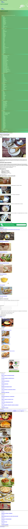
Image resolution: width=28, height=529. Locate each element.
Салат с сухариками (5, 66)
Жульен (4, 40)
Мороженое (4, 95)
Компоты (4, 78)
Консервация (4, 89)
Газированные (5, 80)
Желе (3, 91)
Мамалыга (4, 46)
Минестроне (4, 20)
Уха (3, 25)
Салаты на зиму (5, 70)
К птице (4, 108)
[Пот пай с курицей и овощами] (6, 493)
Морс (3, 76)
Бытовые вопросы (5, 130)
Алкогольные (4, 82)
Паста (4, 49)
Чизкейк (4, 122)
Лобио (4, 45)
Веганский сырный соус (4, 241)
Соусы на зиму (5, 103)
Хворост (4, 116)
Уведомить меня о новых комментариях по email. (7, 312)
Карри (4, 41)
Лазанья (4, 44)
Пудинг (4, 97)
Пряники (4, 120)
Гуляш (4, 37)
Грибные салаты (5, 56)
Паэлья (4, 50)
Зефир (4, 92)
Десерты (2, 90)
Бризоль (4, 34)
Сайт (0, 309)
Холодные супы (5, 26)
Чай (3, 74)
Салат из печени (5, 65)
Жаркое (4, 39)
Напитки (2, 73)
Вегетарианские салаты (6, 55)
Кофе (3, 75)
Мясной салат (5, 58)
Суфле (4, 128)
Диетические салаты (5, 60)
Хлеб (3, 115)
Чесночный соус (5, 105)
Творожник (4, 126)
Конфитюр (4, 84)
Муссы (4, 96)
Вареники (4, 35)
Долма (4, 38)
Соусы (2, 100)
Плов (3, 51)
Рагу (3, 53)
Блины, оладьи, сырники (6, 113)
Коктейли (4, 81)
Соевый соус (4, 102)
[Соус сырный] (4, 283)
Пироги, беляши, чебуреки (6, 112)
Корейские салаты (5, 57)
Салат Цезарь (5, 68)
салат (14, 410)
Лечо (3, 85)
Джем (3, 88)
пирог (4, 410)
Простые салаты (5, 64)
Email (1, 308)
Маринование (5, 86)
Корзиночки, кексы (5, 114)
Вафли (4, 111)
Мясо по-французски (6, 47)
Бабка (4, 30)
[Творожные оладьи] (5, 357)
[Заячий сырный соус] (5, 250)
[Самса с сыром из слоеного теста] (5, 336)
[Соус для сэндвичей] (6, 294)
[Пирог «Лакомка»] (6, 477)
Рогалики (4, 117)
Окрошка (4, 21)
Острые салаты (5, 63)
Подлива (4, 52)
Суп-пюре (4, 24)
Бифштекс (4, 33)
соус (3, 227)
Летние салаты (5, 61)
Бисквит (4, 118)
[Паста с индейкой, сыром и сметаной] (7, 485)
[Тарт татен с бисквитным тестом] (5, 343)
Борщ (3, 17)
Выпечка (2, 110)
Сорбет (4, 98)
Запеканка (4, 125)
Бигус (3, 32)
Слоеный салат (5, 72)
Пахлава (4, 119)
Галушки (4, 36)
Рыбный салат (5, 59)
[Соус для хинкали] (6, 452)
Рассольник (4, 22)
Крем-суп (4, 19)
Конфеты (4, 93)
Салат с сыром (5, 67)
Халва (4, 99)
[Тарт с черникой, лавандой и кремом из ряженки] (5, 350)
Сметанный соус (5, 101)
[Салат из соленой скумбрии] (5, 444)
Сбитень (4, 77)
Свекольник (4, 23)
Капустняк (4, 18)
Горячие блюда (3, 28)
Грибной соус (5, 107)
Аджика (4, 87)
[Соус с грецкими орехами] (6, 261)
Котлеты (4, 43)
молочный (1, 227)
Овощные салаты (5, 62)
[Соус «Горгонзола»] (6, 272)
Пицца (4, 121)
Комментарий (2, 305)
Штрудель (4, 123)
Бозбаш (4, 16)
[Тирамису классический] (5, 436)
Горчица (4, 106)
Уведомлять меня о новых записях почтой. (6, 313)
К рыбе (4, 109)
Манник (4, 124)
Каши (3, 42)
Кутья (3, 94)
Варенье (4, 83)
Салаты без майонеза (6, 69)
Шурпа (4, 27)
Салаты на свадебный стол (6, 71)
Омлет (4, 48)
